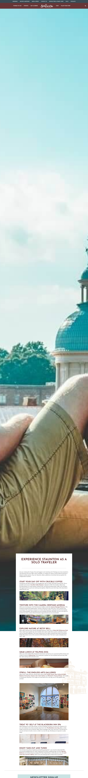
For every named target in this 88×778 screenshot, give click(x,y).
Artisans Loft (34, 675)
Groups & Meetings (24, 1)
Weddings (15, 1)
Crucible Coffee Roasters (37, 585)
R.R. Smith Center (49, 674)
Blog (67, 1)
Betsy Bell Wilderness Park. (60, 630)
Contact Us (44, 1)
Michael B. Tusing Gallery (55, 675)
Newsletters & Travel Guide (56, 1)
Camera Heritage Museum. (58, 607)
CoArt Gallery (41, 675)
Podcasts (73, 1)
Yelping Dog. (32, 655)
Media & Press (35, 1)
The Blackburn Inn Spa (53, 728)
